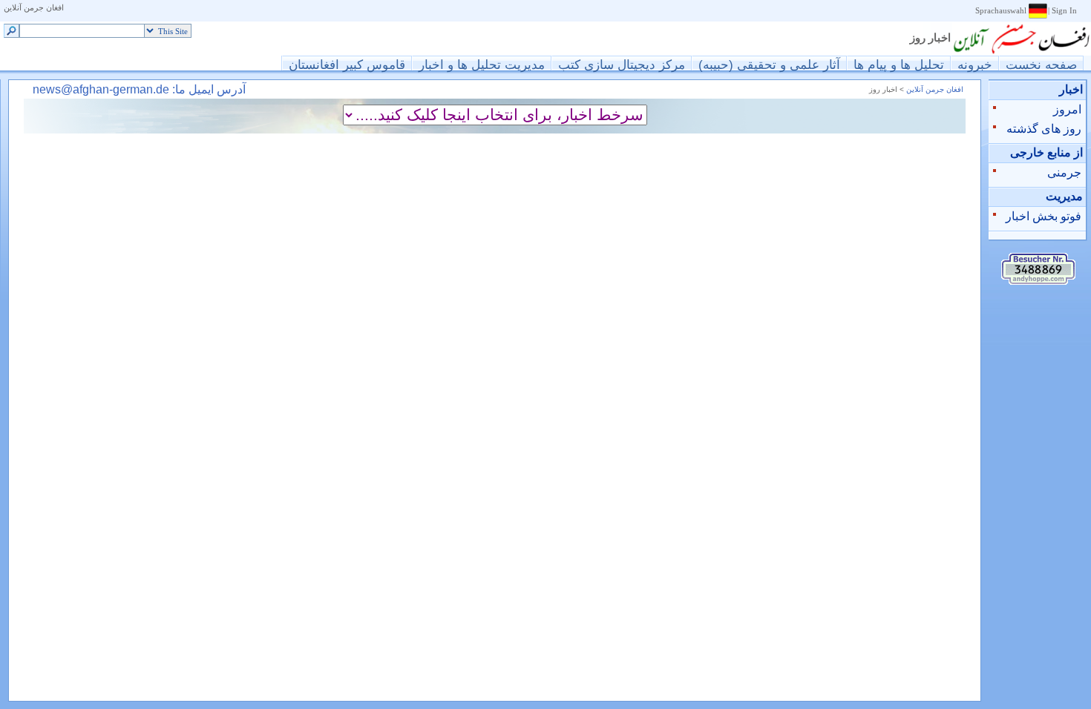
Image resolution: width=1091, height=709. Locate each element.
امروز (1067, 109)
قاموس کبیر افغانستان (347, 63)
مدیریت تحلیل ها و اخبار (482, 63)
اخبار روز (930, 38)
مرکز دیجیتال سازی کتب (621, 63)
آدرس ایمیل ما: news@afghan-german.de (139, 89)
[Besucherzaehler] (1038, 280)
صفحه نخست (1041, 63)
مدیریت (1064, 196)
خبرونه (974, 63)
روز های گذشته (1043, 128)
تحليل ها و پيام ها (899, 63)
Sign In (1064, 11)
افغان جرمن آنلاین (34, 8)
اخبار (1071, 89)
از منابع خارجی (1046, 152)
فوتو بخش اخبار (1043, 216)
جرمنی (1064, 172)
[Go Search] (11, 31)
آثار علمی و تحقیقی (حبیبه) (769, 63)
